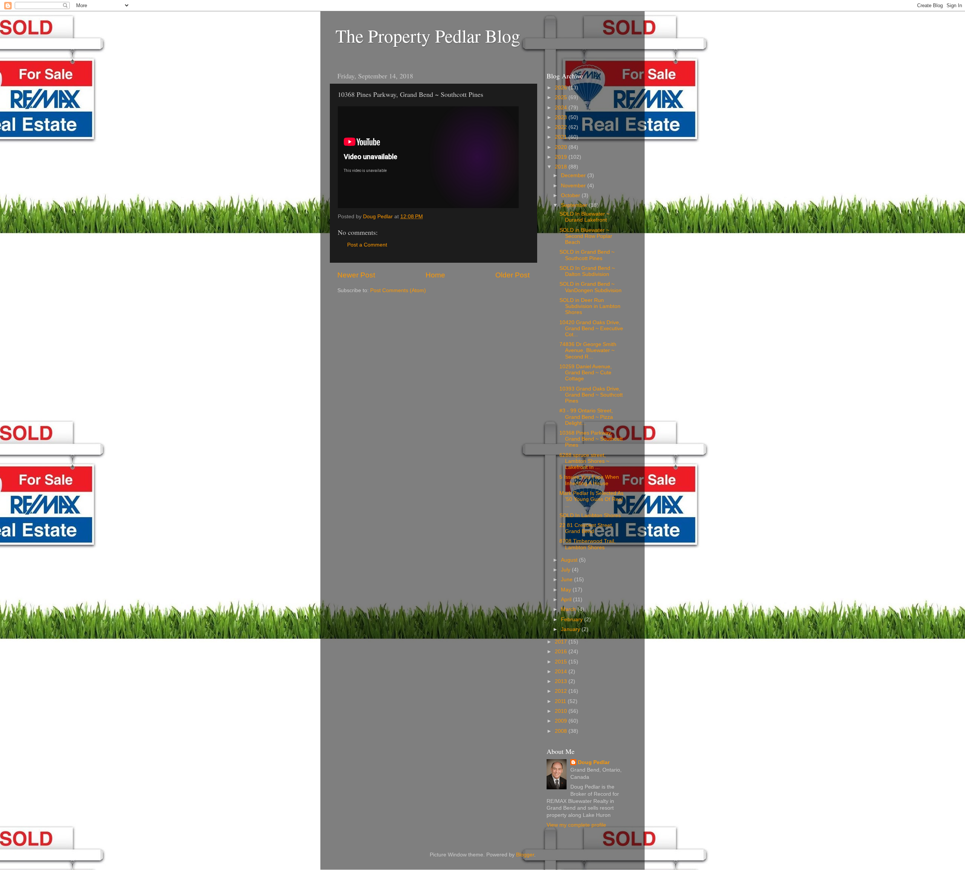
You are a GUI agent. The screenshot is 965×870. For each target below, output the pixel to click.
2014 (561, 671)
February (572, 619)
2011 (561, 701)
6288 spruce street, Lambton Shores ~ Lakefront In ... (584, 461)
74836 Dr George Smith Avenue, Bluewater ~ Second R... (587, 350)
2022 (561, 127)
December (574, 175)
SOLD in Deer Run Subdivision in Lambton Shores (589, 306)
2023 (561, 117)
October (571, 195)
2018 (561, 167)
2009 (561, 721)
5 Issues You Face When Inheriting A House (589, 480)
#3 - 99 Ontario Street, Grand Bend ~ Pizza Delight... (586, 417)
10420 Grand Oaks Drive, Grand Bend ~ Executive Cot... (591, 328)
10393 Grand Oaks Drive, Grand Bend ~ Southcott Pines (591, 395)
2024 (561, 107)
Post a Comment (367, 245)
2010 (561, 711)
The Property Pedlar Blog (427, 35)
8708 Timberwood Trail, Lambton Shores (587, 544)
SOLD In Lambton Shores (590, 515)
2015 (561, 662)
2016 (561, 651)
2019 (561, 157)
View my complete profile (576, 825)
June (567, 579)
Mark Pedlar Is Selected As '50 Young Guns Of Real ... (591, 499)
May (567, 590)
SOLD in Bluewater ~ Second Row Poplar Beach (585, 236)
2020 (561, 147)
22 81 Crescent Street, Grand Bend (586, 528)
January (571, 629)
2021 (561, 137)
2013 (561, 681)
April (567, 599)
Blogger (525, 855)
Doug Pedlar (594, 762)
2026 (561, 87)
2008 (561, 731)
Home (435, 275)
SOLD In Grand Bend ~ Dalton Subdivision (587, 271)
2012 (561, 691)
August (570, 560)
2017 (561, 642)
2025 (561, 97)
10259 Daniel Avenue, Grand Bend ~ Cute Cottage (585, 372)
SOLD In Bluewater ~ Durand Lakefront (584, 217)
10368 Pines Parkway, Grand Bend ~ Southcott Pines (591, 439)
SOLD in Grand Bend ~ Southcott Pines (586, 255)
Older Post (512, 275)
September (575, 205)
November (574, 185)
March (569, 609)
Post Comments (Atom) (398, 290)
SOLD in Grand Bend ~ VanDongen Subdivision (590, 287)
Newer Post (356, 275)
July (566, 570)
